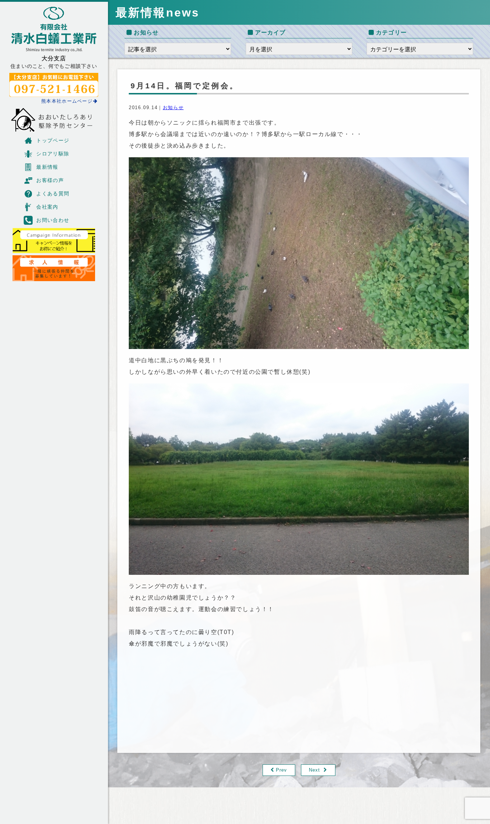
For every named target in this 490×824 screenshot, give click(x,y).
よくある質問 (53, 193)
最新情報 (47, 167)
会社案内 (47, 207)
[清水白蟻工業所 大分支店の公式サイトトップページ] (54, 29)
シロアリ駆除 (53, 154)
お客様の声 (50, 180)
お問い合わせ (53, 220)
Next (314, 770)
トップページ (53, 140)
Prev (281, 770)
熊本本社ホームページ (67, 101)
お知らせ (173, 107)
